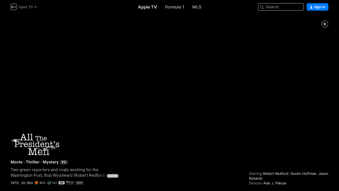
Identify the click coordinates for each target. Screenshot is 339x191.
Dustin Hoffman (303, 173)
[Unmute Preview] (324, 24)
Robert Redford (275, 173)
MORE (112, 176)
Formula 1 (174, 7)
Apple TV (147, 7)
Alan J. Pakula (274, 183)
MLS (196, 7)
